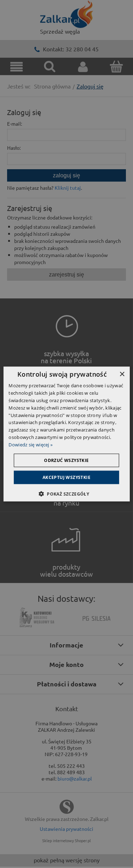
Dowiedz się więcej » (30, 444)
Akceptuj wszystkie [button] (66, 477)
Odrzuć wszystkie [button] (66, 460)
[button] (66, 493)
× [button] (121, 374)
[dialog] (66, 434)
